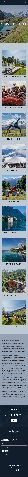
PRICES (4, 444)
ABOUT (4, 455)
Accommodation (9, 440)
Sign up (14, 420)
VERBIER (4, 447)
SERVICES (5, 451)
